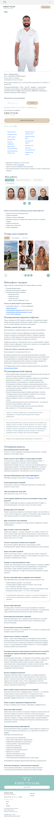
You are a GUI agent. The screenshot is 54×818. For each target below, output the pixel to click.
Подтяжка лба (11, 139)
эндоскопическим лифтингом (14, 310)
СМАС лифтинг (11, 137)
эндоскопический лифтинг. (11, 368)
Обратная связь (27, 787)
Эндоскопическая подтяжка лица (23, 180)
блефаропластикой (11, 308)
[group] (16, 193)
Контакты (8, 805)
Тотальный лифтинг (38, 180)
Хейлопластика (29, 145)
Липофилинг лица (12, 134)
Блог (7, 803)
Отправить (32, 102)
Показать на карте (8, 799)
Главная (6, 126)
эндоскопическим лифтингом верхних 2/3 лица (19, 312)
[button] (24, 203)
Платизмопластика (10, 183)
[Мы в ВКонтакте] (25, 780)
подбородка (17, 314)
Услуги (10, 126)
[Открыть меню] (50, 2)
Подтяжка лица (11, 132)
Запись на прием (45, 7)
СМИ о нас (32, 793)
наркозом (21, 164)
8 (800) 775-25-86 (9, 6)
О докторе (32, 795)
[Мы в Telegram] (29, 780)
